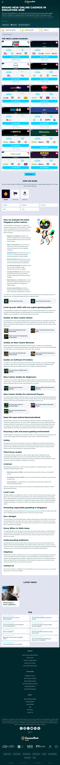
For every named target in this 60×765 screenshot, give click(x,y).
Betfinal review (15, 148)
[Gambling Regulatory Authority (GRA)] (8, 746)
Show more (29, 174)
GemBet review (44, 59)
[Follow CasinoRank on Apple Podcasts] (38, 728)
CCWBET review (44, 81)
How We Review (29, 702)
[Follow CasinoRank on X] (27, 728)
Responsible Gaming (29, 681)
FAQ (30, 707)
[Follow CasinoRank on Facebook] (20, 728)
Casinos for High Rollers (29, 660)
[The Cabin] (50, 746)
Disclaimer (30, 709)
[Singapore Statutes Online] (20, 746)
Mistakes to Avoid (30, 676)
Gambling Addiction (29, 686)
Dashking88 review (44, 125)
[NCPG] (30, 746)
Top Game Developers (30, 689)
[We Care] (40, 746)
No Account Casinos (29, 663)
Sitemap (49, 762)
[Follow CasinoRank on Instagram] (24, 728)
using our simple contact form (44, 569)
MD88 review (16, 125)
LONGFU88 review (15, 59)
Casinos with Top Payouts (30, 666)
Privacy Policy (23, 762)
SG (29, 732)
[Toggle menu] (2, 1)
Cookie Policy (11, 762)
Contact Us (30, 712)
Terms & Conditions (37, 762)
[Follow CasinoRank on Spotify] (35, 728)
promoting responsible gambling (32, 511)
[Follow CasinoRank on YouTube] (31, 728)
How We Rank (30, 704)
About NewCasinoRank (29, 699)
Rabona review (44, 103)
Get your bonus (15, 56)
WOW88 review (15, 81)
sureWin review (15, 103)
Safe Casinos (29, 658)
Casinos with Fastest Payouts (30, 655)
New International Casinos (29, 684)
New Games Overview (30, 678)
